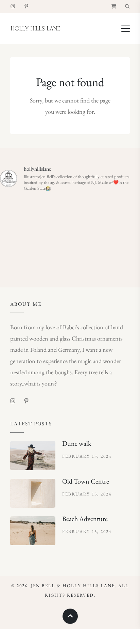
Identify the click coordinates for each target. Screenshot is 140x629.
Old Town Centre (85, 481)
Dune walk (76, 443)
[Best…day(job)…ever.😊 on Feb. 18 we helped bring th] (70, 234)
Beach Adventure (85, 518)
